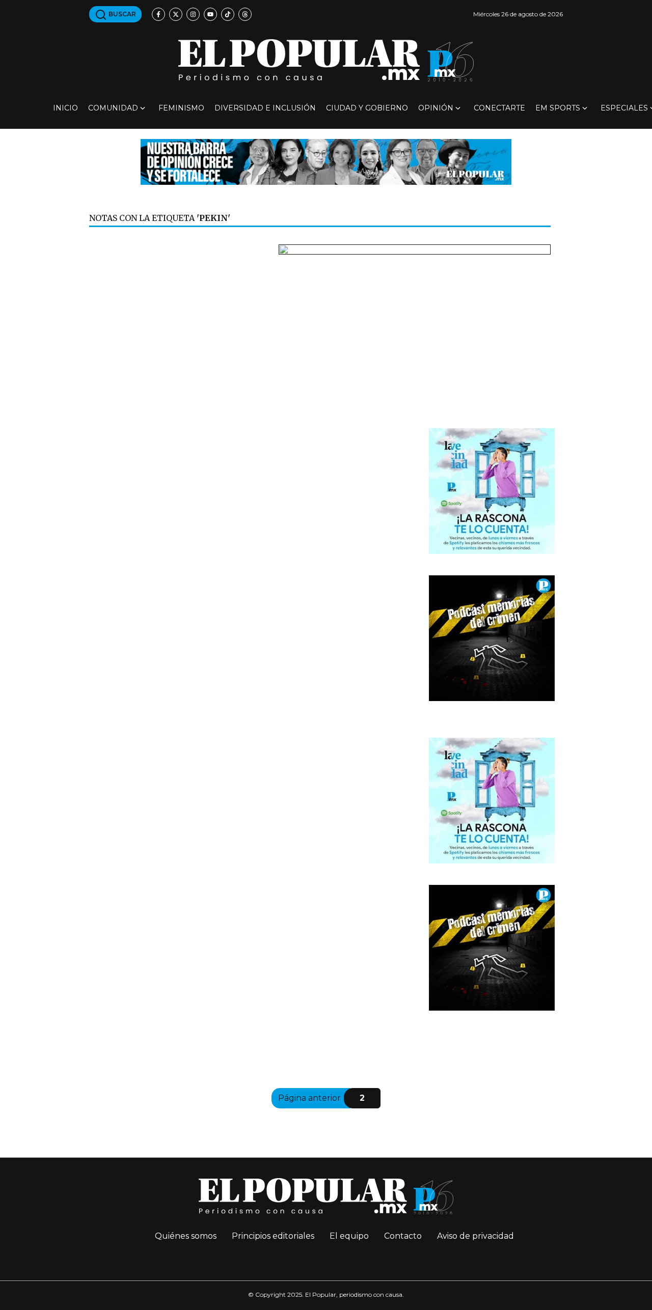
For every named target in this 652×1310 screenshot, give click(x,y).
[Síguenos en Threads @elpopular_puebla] (245, 14)
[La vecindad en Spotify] (492, 490)
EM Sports (557, 108)
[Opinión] (326, 161)
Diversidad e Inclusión (265, 108)
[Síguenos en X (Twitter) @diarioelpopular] (175, 14)
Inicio (65, 108)
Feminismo (181, 108)
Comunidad (113, 108)
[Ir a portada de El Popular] (326, 60)
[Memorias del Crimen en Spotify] (492, 637)
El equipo (349, 1236)
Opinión (435, 108)
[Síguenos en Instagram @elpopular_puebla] (193, 14)
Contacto (403, 1236)
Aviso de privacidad (475, 1236)
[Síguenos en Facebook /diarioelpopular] (158, 14)
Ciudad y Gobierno (367, 108)
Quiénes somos (185, 1236)
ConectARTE (499, 108)
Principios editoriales (273, 1236)
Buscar (121, 14)
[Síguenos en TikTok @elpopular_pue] (227, 14)
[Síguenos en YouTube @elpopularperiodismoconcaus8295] (210, 14)
